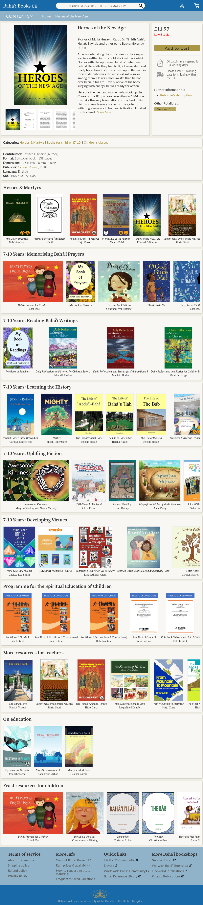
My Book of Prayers (80, 304)
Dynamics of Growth (17, 770)
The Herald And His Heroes (83, 238)
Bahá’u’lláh (123, 836)
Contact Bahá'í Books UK (73, 860)
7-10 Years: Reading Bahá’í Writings (40, 320)
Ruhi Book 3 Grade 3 (144, 637)
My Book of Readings (18, 371)
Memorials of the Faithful (116, 238)
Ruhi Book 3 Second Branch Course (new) (104, 637)
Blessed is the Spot (84, 836)
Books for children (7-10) (64, 142)
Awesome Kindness (36, 504)
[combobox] (100, 6)
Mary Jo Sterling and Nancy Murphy (36, 508)
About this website (21, 860)
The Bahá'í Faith (18, 703)
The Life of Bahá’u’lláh (119, 437)
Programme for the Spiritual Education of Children (57, 586)
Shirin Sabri (182, 242)
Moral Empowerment (48, 770)
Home (46, 16)
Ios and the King (122, 504)
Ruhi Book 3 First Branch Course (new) (56, 637)
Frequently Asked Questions (75, 878)
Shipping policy (18, 865)
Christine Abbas (123, 840)
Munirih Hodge (63, 375)
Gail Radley (122, 508)
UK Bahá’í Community (119, 860)
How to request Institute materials (73, 872)
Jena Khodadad (17, 774)
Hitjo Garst (84, 242)
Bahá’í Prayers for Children (33, 304)
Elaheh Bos (33, 308)
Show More (104, 112)
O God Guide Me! (156, 304)
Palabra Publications (166, 876)
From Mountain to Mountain (168, 703)
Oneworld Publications (168, 871)
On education (17, 719)
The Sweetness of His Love (130, 703)
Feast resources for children (33, 785)
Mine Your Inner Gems (19, 570)
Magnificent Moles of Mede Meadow (160, 504)
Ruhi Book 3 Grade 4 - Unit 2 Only (180, 637)
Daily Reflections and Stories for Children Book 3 (120, 371)
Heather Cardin (78, 774)
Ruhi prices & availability (73, 865)
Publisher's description (176, 95)
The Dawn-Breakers (17, 238)
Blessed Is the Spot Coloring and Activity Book (143, 570)
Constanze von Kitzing (119, 308)
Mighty (57, 437)
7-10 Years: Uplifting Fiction (32, 453)
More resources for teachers (33, 652)
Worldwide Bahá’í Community (125, 871)
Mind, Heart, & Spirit (79, 770)
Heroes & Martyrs (32, 142)
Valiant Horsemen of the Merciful (182, 238)
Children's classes (96, 142)
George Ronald (166, 109)
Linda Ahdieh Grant (95, 574)
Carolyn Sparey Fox (21, 441)
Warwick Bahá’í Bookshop (170, 865)
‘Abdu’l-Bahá (116, 242)
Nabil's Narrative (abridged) (49, 238)
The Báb (158, 836)
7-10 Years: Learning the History (37, 387)
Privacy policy (17, 875)
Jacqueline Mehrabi (130, 707)
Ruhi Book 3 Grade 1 (17, 637)
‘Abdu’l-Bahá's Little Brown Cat (20, 437)
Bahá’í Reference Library (121, 876)
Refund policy (17, 870)
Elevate (109, 865)
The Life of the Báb (151, 437)
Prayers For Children (119, 304)
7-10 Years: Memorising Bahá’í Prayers (43, 254)
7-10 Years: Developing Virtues (35, 519)
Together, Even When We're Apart (95, 570)
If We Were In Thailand (89, 504)
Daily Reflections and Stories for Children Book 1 (62, 371)
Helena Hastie (89, 441)
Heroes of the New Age (71, 16)
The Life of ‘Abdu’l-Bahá (89, 437)
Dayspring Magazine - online (55, 570)
